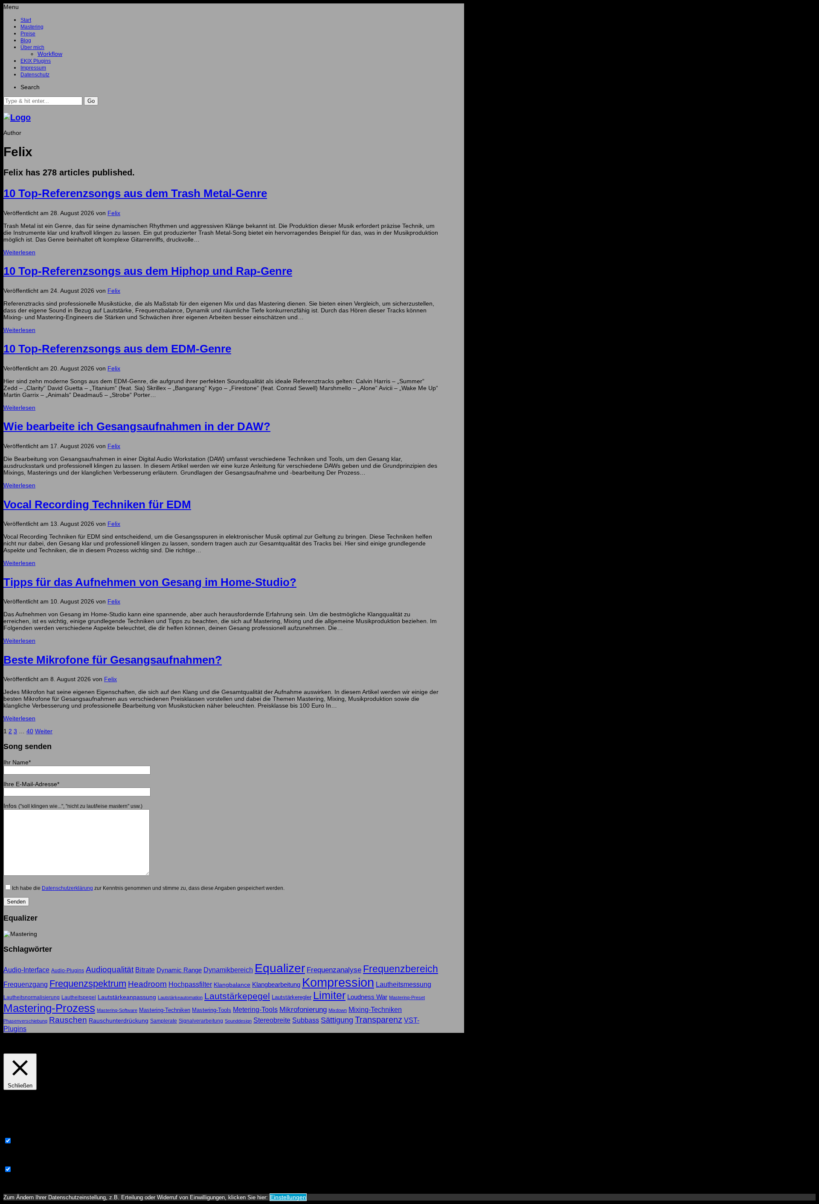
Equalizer (280, 968)
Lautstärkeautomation (180, 997)
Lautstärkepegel (237, 996)
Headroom (147, 984)
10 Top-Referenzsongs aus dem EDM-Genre (117, 348)
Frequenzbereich (400, 968)
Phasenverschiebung (25, 1020)
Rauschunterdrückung (118, 1020)
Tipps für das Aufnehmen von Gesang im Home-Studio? (149, 582)
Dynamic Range (179, 970)
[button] (91, 100)
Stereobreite (271, 1020)
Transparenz (378, 1019)
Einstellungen (288, 1197)
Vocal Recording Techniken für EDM (97, 504)
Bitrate (145, 970)
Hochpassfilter (190, 984)
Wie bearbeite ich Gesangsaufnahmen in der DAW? (136, 426)
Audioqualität (110, 969)
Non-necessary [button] (23, 1161)
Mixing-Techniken (375, 1009)
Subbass (305, 1020)
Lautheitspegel (78, 997)
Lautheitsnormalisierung (31, 997)
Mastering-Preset (407, 997)
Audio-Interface (26, 970)
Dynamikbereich (228, 970)
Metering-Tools (255, 1009)
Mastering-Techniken (164, 1010)
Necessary (28, 1141)
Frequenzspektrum (87, 983)
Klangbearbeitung (276, 984)
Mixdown (337, 1010)
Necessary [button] (17, 1133)
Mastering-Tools (211, 1010)
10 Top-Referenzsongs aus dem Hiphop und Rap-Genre (147, 271)
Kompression (338, 982)
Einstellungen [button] (24, 1043)
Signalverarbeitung (201, 1021)
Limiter (329, 995)
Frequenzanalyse (334, 969)
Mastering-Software (117, 1010)
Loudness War (367, 996)
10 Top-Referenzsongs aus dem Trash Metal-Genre (135, 193)
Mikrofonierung (303, 1010)
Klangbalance (232, 984)
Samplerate (163, 1021)
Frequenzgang (25, 984)
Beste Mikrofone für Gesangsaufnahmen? (112, 659)
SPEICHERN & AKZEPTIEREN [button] (44, 1183)
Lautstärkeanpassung (127, 997)
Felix (113, 213)
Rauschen (68, 1019)
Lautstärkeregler (291, 997)
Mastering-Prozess (49, 1008)
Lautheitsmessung (403, 984)
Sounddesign (238, 1020)
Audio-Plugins (67, 971)
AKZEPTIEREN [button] (66, 1043)
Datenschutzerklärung (67, 888)
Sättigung (337, 1020)
